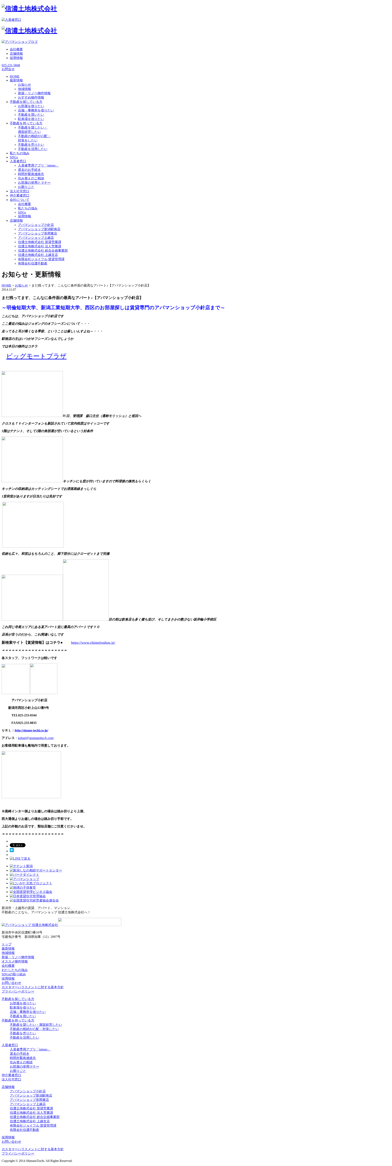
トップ (6, 944)
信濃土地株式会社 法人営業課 (39, 246)
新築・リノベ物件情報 (34, 93)
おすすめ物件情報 (31, 97)
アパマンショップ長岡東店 (37, 233)
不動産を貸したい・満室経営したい (36, 1024)
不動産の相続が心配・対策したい (34, 1029)
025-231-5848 (11, 65)
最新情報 (8, 948)
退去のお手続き (29, 169)
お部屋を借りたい (31, 106)
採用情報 (16, 58)
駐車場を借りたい (31, 119)
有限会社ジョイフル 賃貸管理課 (41, 259)
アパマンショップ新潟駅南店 (39, 229)
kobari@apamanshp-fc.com (35, 738)
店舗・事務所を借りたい (36, 110)
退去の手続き (19, 1053)
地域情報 (24, 89)
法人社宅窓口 (11, 1079)
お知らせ (24, 84)
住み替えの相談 (21, 1062)
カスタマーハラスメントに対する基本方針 (33, 987)
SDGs (22, 212)
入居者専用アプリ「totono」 (38, 165)
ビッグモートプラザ (36, 356)
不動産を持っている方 (18, 1020)
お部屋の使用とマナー (34, 182)
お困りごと (26, 187)
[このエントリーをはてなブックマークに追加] (12, 851)
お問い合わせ (11, 983)
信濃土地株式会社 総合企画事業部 (43, 250)
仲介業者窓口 (11, 1075)
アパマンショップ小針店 (36, 225)
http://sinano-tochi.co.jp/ (31, 730)
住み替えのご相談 (31, 178)
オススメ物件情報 (15, 961)
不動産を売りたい (31, 144)
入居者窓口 (10, 1045)
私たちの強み (28, 208)
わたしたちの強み (15, 970)
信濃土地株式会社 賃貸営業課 (39, 242)
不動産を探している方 (18, 999)
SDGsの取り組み (14, 974)
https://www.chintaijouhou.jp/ (93, 642)
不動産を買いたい (31, 114)
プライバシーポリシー (18, 991)
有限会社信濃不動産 (32, 263)
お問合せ (8, 69)
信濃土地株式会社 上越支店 (38, 255)
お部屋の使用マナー (24, 1066)
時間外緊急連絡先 (31, 174)
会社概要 (16, 49)
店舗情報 (16, 53)
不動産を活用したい (32, 149)
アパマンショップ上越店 (36, 237)
